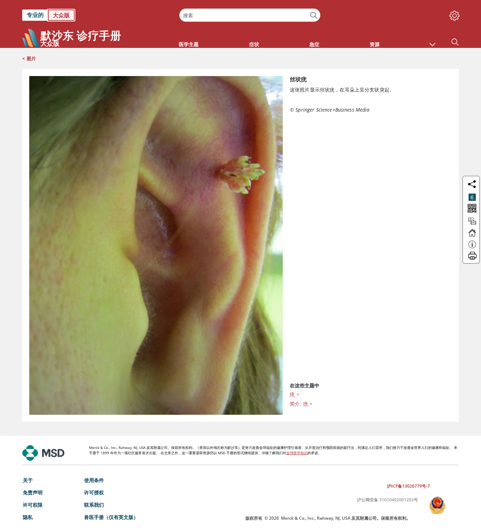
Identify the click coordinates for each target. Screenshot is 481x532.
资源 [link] (375, 44)
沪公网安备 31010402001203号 (387, 500)
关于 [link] (28, 480)
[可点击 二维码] (471, 209)
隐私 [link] (28, 517)
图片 (31, 58)
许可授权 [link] (94, 492)
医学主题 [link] (189, 44)
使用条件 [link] (94, 480)
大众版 (61, 15)
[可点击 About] (472, 247)
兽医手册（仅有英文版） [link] (111, 517)
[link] (97, 15)
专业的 (35, 15)
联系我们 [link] (94, 504)
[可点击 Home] (472, 236)
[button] (432, 41)
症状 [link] (254, 44)
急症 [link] (314, 44)
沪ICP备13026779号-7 (408, 486)
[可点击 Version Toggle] (472, 197)
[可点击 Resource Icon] (472, 224)
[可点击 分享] (472, 184)
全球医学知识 (296, 452)
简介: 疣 (301, 403)
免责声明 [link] (33, 492)
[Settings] (453, 14)
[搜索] (314, 15)
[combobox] (249, 15)
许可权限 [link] (33, 504)
